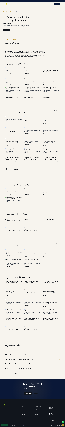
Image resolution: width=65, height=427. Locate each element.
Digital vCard (23, 417)
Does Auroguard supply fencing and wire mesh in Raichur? (18, 368)
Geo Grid (36, 417)
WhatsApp (14, 29)
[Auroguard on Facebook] (4, 417)
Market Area (7, 11)
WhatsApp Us (36, 393)
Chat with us (4, 424)
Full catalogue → (57, 61)
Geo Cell (36, 416)
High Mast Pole (37, 409)
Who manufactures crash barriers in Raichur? (15, 354)
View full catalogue (54, 43)
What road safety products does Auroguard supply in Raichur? (19, 359)
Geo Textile (36, 414)
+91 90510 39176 (51, 407)
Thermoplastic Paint (37, 411)
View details (8, 73)
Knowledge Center (23, 411)
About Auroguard (23, 414)
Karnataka (11, 11)
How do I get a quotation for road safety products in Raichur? (19, 363)
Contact (22, 416)
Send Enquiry (28, 393)
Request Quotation (55, 425)
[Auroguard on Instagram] (6, 417)
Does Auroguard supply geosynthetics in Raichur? (16, 373)
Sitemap (51, 425)
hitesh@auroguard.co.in (52, 410)
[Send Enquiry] (63, 425)
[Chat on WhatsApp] (63, 422)
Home (3, 11)
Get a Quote (6, 29)
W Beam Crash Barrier (38, 406)
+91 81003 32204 (51, 408)
